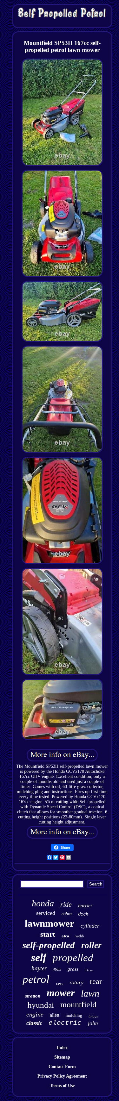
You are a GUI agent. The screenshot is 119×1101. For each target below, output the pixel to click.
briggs (93, 1016)
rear (96, 981)
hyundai (41, 1005)
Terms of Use (62, 1085)
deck (83, 913)
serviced (45, 913)
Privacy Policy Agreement (62, 1076)
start (47, 934)
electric (65, 1023)
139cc (59, 984)
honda (43, 903)
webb (80, 936)
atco (65, 936)
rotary (76, 982)
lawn (90, 993)
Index (62, 1047)
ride (66, 904)
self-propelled (49, 945)
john (93, 1023)
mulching (74, 1015)
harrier (85, 905)
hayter (39, 968)
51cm (89, 970)
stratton (32, 995)
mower (61, 992)
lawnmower (49, 923)
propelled (73, 957)
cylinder (90, 926)
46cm (57, 969)
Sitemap (62, 1057)
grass (73, 969)
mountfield (78, 1004)
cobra (67, 913)
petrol (36, 979)
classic (34, 1023)
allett (54, 1015)
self (38, 957)
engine (34, 1014)
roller (91, 945)
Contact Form (62, 1066)
